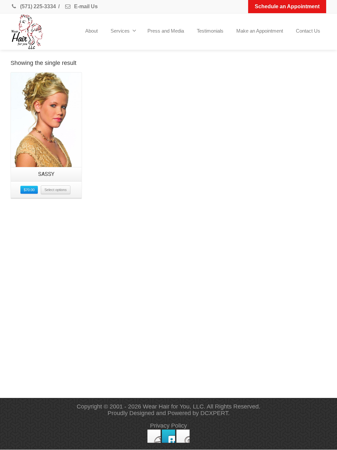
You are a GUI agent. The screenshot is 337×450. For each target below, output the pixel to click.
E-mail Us (85, 6)
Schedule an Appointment (287, 6)
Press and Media (165, 31)
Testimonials (210, 31)
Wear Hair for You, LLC (173, 406)
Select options (55, 190)
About (91, 31)
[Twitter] (168, 436)
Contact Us (308, 31)
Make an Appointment (259, 31)
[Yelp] (183, 436)
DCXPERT (214, 413)
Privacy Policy (168, 425)
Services (120, 31)
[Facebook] (154, 436)
